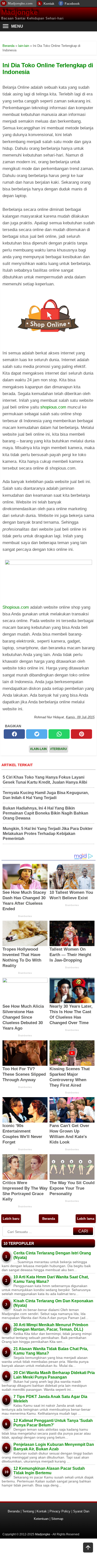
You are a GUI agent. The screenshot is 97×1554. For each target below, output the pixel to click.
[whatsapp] (59, 734)
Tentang (28, 1511)
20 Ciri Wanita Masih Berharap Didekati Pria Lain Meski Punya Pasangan (54, 1375)
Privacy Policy (59, 1511)
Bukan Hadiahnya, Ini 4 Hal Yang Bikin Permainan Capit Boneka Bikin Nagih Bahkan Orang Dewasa (45, 813)
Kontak (49, 3)
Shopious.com (15, 607)
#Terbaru (58, 749)
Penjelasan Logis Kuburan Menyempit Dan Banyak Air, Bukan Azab (53, 1446)
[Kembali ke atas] (88, 1548)
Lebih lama (85, 1219)
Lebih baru (11, 1219)
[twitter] (36, 734)
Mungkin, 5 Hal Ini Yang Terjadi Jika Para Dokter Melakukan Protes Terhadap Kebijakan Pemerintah (48, 833)
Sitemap (57, 1519)
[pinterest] (81, 734)
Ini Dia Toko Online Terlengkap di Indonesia (47, 68)
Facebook (72, 3)
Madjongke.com (20, 3)
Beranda (48, 1219)
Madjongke (19, 12)
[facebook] (14, 734)
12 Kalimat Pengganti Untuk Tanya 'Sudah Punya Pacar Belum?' (53, 1422)
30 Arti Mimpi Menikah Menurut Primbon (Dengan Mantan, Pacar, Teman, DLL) (50, 1327)
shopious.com (53, 407)
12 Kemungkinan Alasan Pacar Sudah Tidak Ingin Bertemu (49, 1470)
